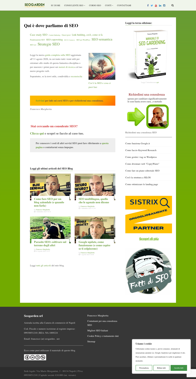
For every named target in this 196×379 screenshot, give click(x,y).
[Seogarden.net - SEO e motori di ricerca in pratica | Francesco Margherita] (34, 5)
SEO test (33, 45)
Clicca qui (37, 133)
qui (158, 82)
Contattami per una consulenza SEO (102, 323)
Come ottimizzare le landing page (141, 184)
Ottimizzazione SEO (40, 178)
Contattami (124, 5)
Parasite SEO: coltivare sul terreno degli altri (50, 243)
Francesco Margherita (43, 209)
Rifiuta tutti (161, 368)
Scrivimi (40, 100)
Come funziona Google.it (137, 143)
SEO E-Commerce (69, 40)
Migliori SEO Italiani (97, 330)
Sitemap (91, 341)
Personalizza (144, 368)
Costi (108, 5)
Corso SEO (95, 5)
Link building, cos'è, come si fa (87, 34)
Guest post (66, 35)
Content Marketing (54, 35)
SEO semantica (102, 39)
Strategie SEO (49, 44)
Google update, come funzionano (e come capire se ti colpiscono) (94, 245)
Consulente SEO (74, 5)
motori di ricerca (67, 67)
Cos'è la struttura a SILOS (138, 177)
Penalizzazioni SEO (37, 39)
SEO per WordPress (83, 40)
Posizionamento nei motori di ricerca (47, 220)
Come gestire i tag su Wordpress (141, 157)
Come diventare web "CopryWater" (142, 163)
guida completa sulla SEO (57, 54)
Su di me (55, 5)
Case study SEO (38, 34)
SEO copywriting (54, 39)
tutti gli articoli (43, 265)
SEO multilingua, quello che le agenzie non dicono (94, 200)
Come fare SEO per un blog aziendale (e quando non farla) (49, 202)
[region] (161, 356)
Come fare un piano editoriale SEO (142, 170)
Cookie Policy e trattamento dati (103, 335)
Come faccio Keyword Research (140, 150)
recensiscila (76, 76)
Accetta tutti (178, 368)
